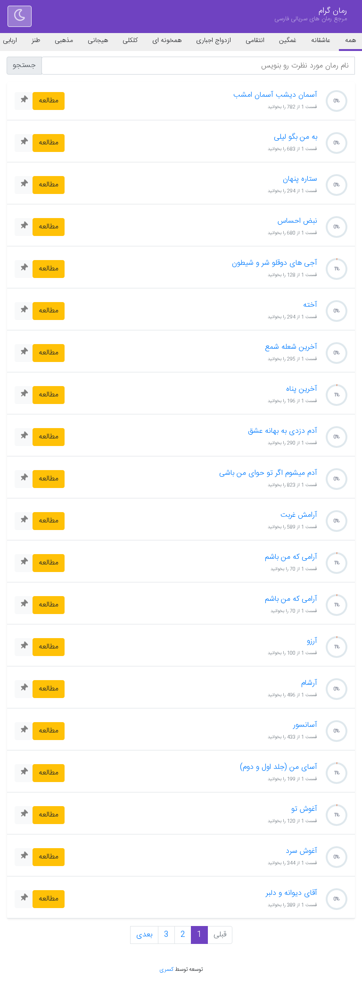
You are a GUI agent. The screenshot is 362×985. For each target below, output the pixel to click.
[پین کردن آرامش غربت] (24, 521)
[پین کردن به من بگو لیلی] (24, 143)
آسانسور (305, 725)
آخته (310, 305)
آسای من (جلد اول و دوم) (278, 767)
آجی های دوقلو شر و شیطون (274, 263)
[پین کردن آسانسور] (24, 731)
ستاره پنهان (300, 179)
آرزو (312, 641)
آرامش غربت (298, 515)
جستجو (24, 65)
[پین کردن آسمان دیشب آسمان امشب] (24, 101)
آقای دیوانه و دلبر (291, 893)
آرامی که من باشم (291, 557)
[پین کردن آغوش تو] (24, 815)
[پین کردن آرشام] (24, 689)
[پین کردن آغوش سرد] (24, 857)
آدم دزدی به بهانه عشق (282, 431)
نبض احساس (297, 221)
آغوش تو (304, 809)
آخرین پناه (301, 389)
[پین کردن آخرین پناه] (24, 395)
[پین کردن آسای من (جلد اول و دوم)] (24, 773)
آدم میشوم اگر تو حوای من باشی (268, 473)
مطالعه (48, 100)
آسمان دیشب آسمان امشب (275, 95)
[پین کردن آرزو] (24, 647)
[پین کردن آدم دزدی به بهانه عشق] (24, 437)
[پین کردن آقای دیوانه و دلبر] (24, 899)
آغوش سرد (301, 851)
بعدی (144, 934)
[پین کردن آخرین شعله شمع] (24, 353)
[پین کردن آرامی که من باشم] (24, 563)
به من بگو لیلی (295, 137)
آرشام (309, 683)
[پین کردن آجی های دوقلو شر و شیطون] (24, 269)
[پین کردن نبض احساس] (24, 227)
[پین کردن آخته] (24, 311)
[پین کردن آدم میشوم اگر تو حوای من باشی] (24, 479)
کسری (166, 969)
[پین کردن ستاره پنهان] (24, 185)
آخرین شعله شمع (291, 347)
